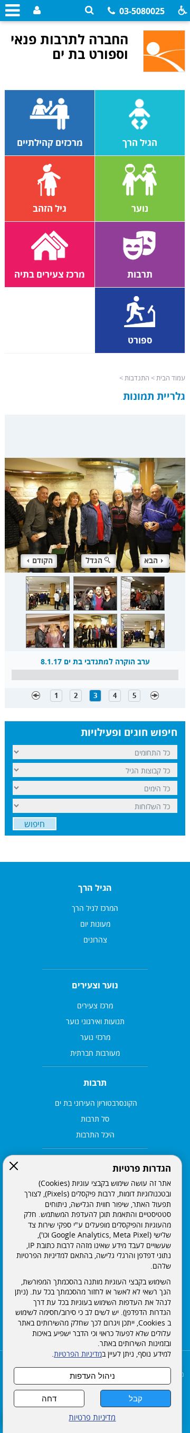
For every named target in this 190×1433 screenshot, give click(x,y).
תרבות (95, 1082)
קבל (135, 1398)
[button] (89, 10)
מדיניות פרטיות (92, 1417)
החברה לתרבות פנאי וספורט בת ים (69, 46)
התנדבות (137, 377)
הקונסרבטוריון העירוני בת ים (95, 1103)
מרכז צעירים (95, 1005)
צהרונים (95, 940)
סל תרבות (95, 1119)
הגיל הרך (95, 888)
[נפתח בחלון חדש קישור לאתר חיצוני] (36, 10)
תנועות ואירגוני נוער (95, 1021)
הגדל (94, 560)
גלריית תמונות (154, 396)
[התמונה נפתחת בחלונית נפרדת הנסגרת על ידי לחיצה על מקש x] (95, 494)
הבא (151, 560)
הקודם (42, 560)
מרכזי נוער (95, 1037)
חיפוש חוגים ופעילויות (129, 732)
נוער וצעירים (95, 985)
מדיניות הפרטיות (78, 1354)
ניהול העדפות (92, 1375)
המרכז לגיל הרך (95, 908)
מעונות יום (95, 924)
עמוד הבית (170, 377)
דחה (49, 1398)
